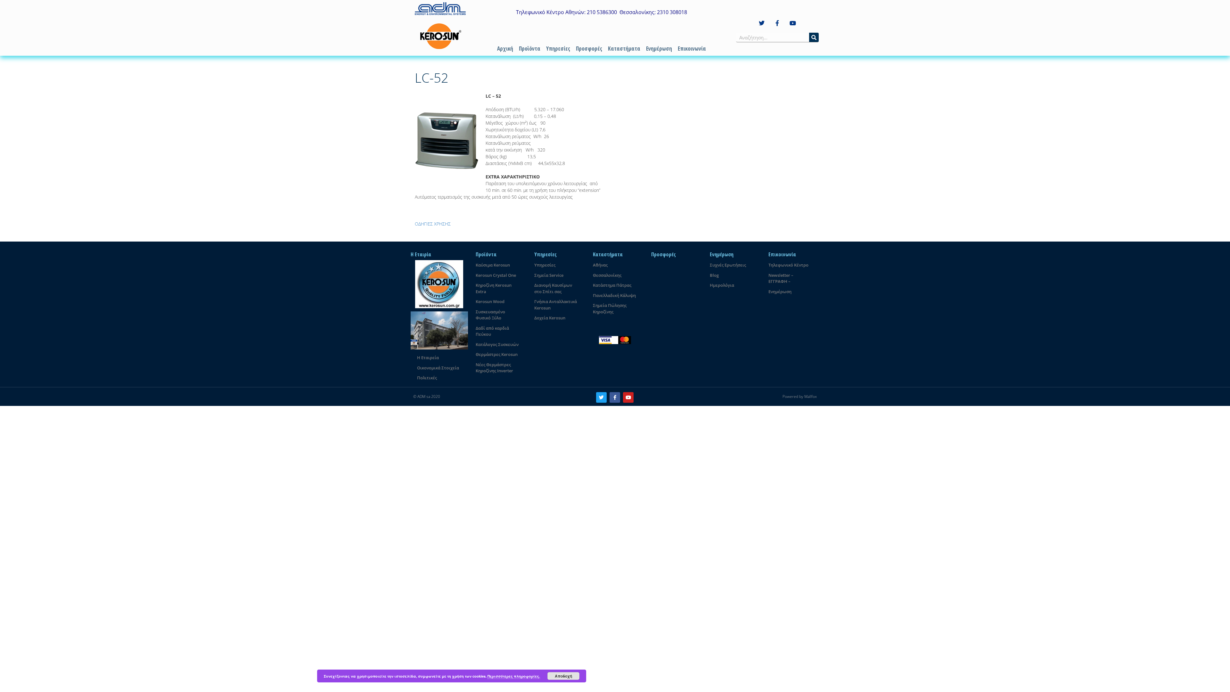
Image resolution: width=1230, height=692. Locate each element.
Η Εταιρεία (428, 357)
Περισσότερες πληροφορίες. (514, 676)
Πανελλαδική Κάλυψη (614, 295)
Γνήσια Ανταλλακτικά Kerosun (555, 305)
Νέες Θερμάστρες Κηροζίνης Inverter (494, 368)
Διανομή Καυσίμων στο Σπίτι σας (553, 288)
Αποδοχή (563, 676)
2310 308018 (672, 12)
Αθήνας (600, 265)
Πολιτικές (427, 378)
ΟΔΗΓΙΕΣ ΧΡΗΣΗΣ (433, 224)
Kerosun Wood (490, 301)
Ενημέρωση (659, 48)
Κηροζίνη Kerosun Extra (494, 288)
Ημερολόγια (722, 285)
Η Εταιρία (421, 254)
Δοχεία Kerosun (549, 318)
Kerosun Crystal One (496, 275)
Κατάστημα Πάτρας (612, 285)
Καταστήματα (624, 48)
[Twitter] (761, 23)
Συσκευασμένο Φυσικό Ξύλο (490, 315)
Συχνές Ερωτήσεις (728, 265)
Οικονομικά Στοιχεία (438, 368)
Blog (714, 275)
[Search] (814, 37)
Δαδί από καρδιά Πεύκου (492, 331)
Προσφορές (589, 48)
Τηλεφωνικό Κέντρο (788, 265)
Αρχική (505, 48)
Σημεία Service (548, 275)
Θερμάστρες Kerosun (497, 354)
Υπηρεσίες (558, 48)
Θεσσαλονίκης (607, 275)
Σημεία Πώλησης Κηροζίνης (610, 308)
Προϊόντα (529, 48)
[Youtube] (793, 23)
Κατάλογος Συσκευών (497, 344)
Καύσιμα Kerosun (493, 265)
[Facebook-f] (777, 23)
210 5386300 (602, 12)
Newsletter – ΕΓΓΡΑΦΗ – (780, 278)
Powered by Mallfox (800, 396)
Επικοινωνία (692, 48)
